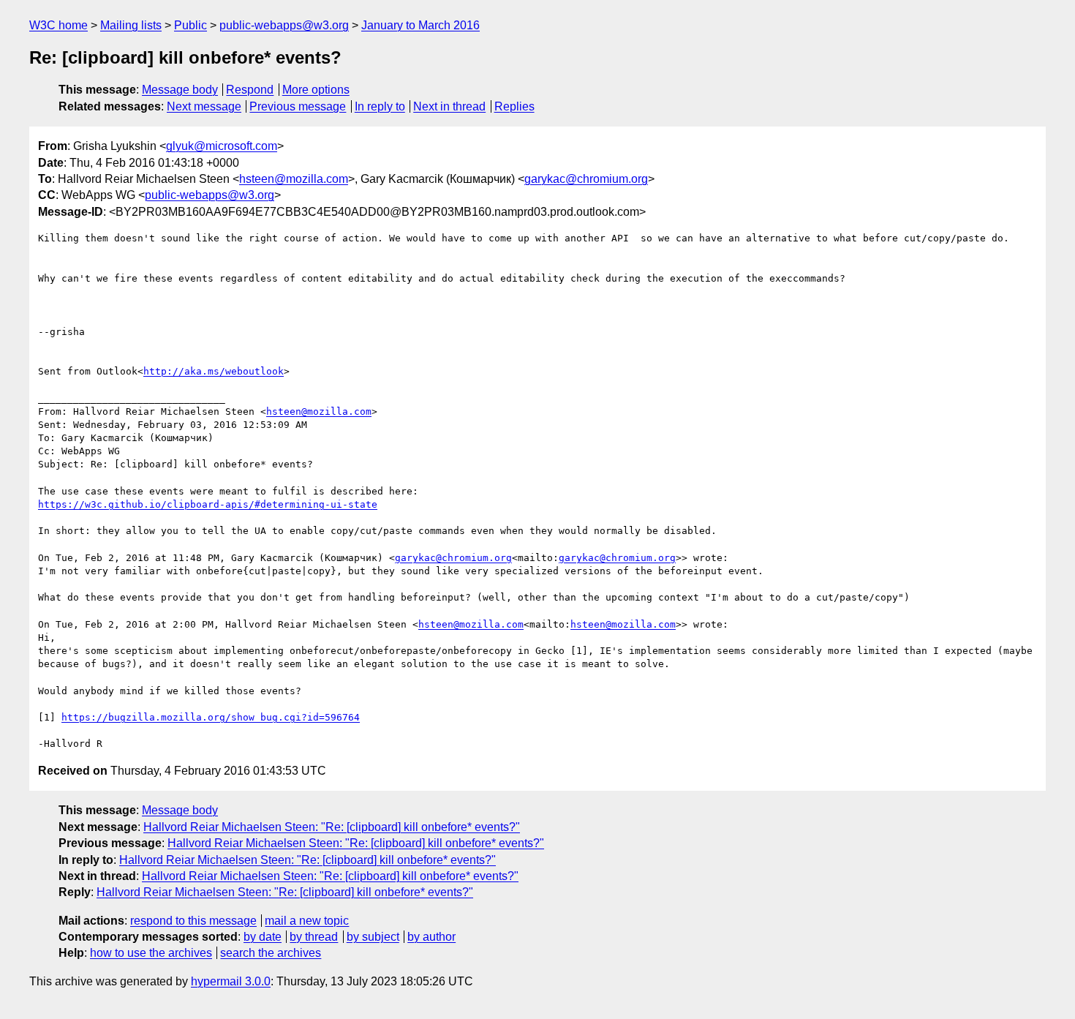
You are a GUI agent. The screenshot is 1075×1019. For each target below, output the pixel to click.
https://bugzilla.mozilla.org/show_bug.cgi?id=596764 (210, 717)
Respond (250, 89)
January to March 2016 (420, 25)
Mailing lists (131, 25)
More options (316, 89)
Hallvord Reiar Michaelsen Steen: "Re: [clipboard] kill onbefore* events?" (331, 827)
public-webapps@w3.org (284, 25)
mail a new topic (307, 920)
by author (431, 936)
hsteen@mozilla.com (293, 179)
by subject (373, 936)
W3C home (58, 25)
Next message (204, 106)
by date (263, 936)
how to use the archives (151, 953)
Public (190, 25)
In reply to (380, 106)
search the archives (270, 953)
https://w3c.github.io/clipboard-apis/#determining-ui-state (207, 504)
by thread (314, 936)
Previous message (297, 106)
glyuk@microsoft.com (221, 146)
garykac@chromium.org (586, 179)
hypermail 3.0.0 (231, 981)
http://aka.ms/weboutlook (213, 371)
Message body (180, 89)
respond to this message (193, 920)
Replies (514, 106)
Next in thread (449, 106)
